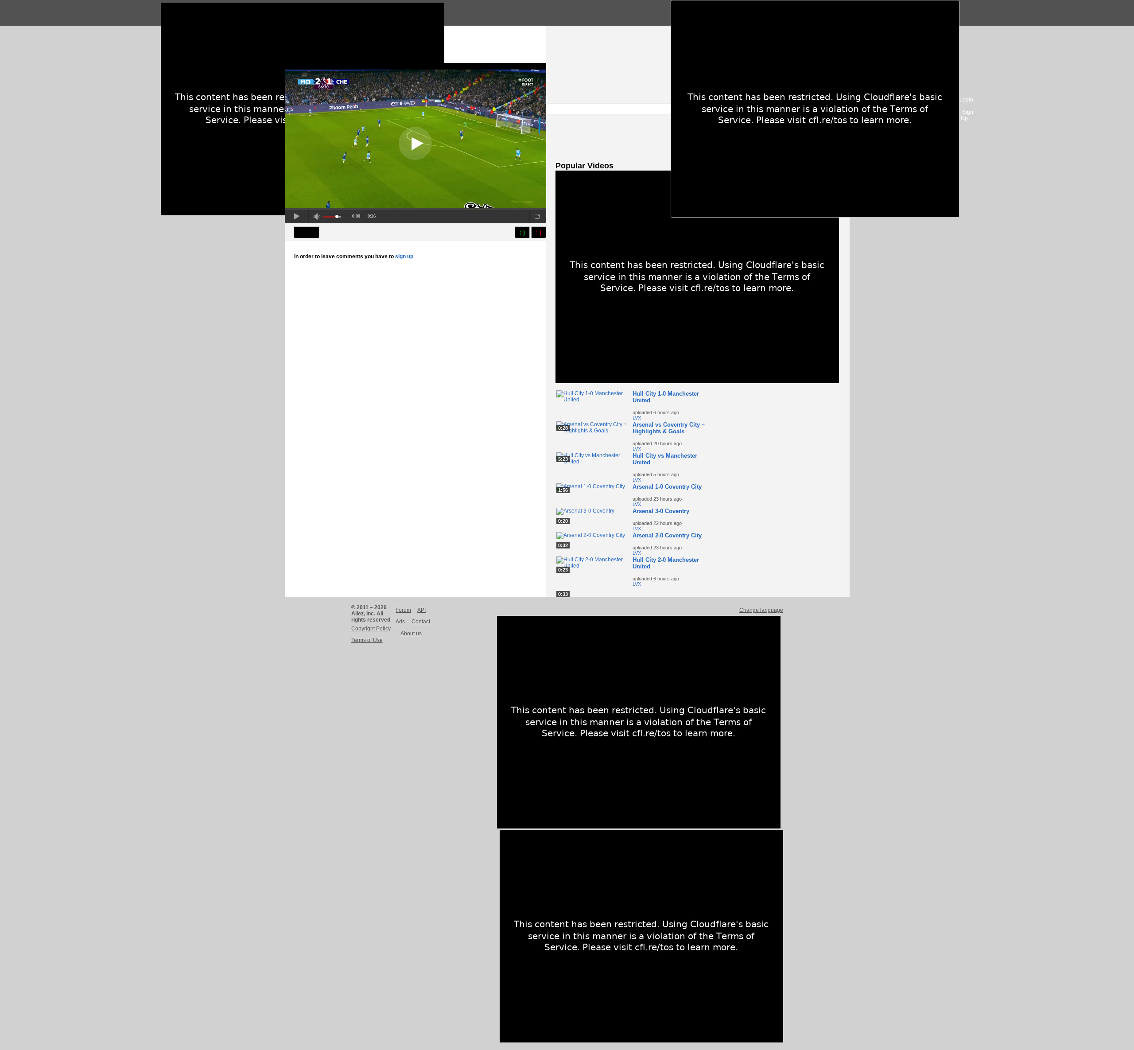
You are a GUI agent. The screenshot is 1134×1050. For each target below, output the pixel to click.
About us (411, 633)
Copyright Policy (371, 629)
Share (307, 232)
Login (966, 100)
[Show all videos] (697, 381)
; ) (522, 232)
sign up (404, 256)
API (421, 610)
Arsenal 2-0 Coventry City (667, 535)
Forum (403, 610)
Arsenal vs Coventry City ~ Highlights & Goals (669, 428)
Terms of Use (367, 640)
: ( (538, 232)
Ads (400, 621)
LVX (637, 417)
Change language (761, 610)
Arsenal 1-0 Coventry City (667, 486)
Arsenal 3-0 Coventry (661, 511)
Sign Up (967, 115)
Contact (421, 621)
